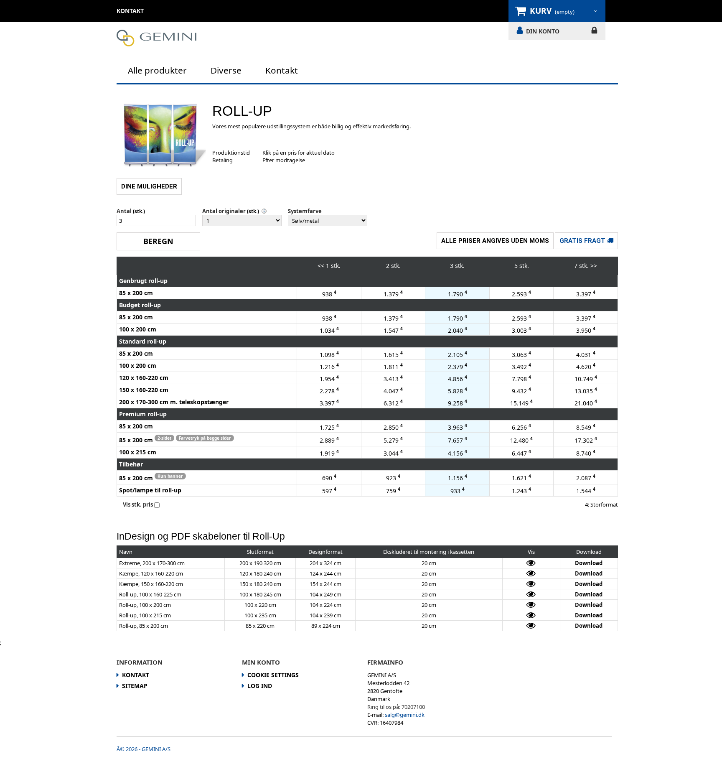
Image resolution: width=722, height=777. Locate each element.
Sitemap (134, 686)
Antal (124, 211)
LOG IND (594, 31)
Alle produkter (157, 70)
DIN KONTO (542, 31)
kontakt (130, 11)
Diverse (226, 70)
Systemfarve (305, 211)
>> (593, 266)
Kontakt (281, 70)
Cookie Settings (273, 675)
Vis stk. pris (138, 504)
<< (321, 266)
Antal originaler (224, 211)
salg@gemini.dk (405, 714)
